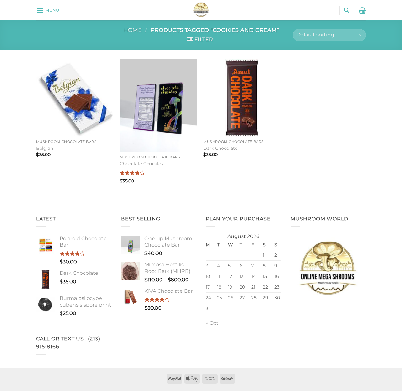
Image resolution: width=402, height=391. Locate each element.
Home (132, 30)
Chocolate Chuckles (141, 163)
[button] (47, 10)
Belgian (44, 148)
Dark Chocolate (220, 148)
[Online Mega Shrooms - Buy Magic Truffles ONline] (201, 10)
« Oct (212, 323)
